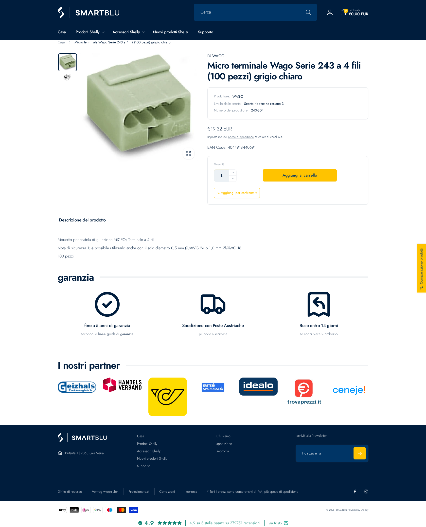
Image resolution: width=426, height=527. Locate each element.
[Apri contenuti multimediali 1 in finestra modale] (138, 107)
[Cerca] (308, 12)
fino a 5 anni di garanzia (107, 325)
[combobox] (255, 12)
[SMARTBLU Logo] (82, 441)
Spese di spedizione (241, 137)
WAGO (216, 56)
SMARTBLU (342, 510)
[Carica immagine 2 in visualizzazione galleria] (67, 77)
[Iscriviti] (360, 453)
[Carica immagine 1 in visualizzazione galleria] (67, 62)
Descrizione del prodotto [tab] (82, 220)
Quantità (219, 164)
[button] (354, 12)
